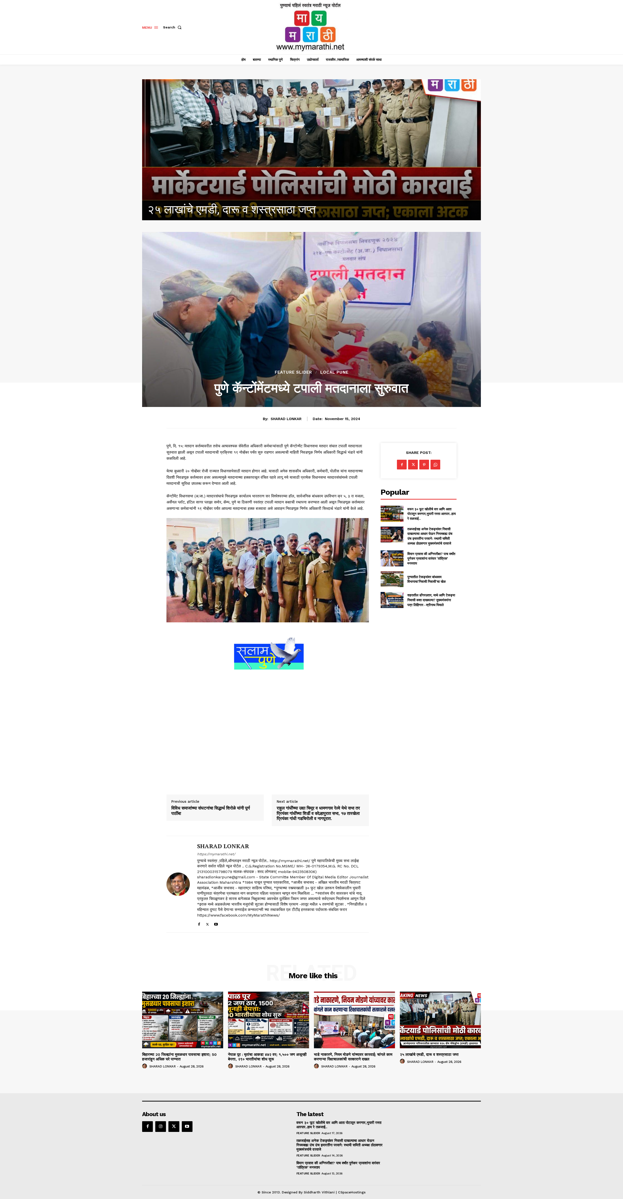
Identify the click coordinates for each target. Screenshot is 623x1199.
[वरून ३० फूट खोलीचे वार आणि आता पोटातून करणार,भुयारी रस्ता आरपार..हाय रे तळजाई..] (392, 513)
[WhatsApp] (435, 464)
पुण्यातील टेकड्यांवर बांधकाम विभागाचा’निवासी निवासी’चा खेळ (426, 579)
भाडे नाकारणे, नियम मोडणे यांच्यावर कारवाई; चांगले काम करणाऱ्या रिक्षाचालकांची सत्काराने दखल (353, 1056)
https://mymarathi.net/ (216, 854)
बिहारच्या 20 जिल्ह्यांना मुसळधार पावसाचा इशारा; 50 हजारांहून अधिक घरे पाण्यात (311, 209)
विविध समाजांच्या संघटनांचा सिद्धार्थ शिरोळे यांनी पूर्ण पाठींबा (210, 810)
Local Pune (334, 372)
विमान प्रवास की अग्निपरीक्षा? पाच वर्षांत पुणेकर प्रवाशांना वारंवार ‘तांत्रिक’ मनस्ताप (431, 558)
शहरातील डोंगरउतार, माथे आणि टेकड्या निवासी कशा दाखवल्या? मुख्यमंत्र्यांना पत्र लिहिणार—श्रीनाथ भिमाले (431, 600)
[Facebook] (199, 923)
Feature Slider (293, 372)
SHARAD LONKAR (286, 419)
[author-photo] (145, 1066)
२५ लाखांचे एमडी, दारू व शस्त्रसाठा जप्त (429, 1054)
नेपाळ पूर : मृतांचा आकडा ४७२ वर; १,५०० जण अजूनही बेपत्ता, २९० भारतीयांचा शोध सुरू (267, 1056)
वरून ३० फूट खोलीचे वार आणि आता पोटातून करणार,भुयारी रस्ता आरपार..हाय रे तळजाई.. (431, 514)
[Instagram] (160, 1126)
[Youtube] (216, 923)
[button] (173, 27)
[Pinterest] (424, 464)
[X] (207, 923)
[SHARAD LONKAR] (178, 884)
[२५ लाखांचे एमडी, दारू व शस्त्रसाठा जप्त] (440, 1020)
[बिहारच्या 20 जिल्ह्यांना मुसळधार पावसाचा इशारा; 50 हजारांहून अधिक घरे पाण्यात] (311, 149)
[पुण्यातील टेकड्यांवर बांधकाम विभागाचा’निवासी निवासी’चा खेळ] (392, 579)
